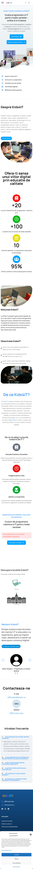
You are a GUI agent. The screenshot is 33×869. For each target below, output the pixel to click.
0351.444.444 (16, 713)
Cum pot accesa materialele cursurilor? (14, 768)
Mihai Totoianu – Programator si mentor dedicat (16, 670)
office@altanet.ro (16, 697)
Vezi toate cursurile (15, 543)
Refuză (16, 858)
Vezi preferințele (16, 863)
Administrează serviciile (7, 850)
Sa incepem (15, 36)
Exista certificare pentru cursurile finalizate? (13, 763)
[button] (30, 834)
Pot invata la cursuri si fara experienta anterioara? (14, 779)
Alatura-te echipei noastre (12, 646)
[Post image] (16, 660)
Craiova (16, 604)
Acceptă (16, 854)
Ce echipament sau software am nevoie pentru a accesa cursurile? (15, 758)
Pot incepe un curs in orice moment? (13, 774)
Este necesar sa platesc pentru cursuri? (15, 737)
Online (17, 589)
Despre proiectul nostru (15, 42)
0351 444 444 (9, 801)
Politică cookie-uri (16, 866)
